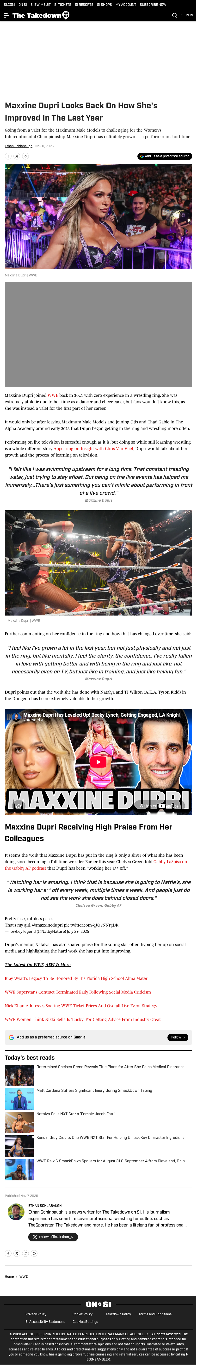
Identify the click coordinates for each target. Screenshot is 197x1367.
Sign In (187, 15)
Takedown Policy (118, 1314)
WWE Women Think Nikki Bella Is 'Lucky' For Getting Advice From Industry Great (83, 1019)
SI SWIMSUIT (41, 5)
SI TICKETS (62, 5)
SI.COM (9, 5)
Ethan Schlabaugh (18, 146)
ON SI (22, 5)
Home (9, 1277)
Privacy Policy (35, 1314)
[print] (34, 1253)
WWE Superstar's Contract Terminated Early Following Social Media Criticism (78, 992)
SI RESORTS (84, 5)
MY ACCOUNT (126, 5)
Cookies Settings (85, 1322)
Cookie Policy (82, 1314)
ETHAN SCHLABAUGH (45, 1206)
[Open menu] (7, 15)
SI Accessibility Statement (45, 1322)
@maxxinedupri (47, 925)
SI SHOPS (104, 5)
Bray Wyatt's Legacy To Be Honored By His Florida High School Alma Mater (76, 978)
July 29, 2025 (78, 931)
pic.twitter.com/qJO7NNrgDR (91, 925)
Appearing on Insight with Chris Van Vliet (93, 448)
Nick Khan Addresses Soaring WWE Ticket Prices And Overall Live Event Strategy (81, 1005)
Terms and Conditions (155, 1314)
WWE (53, 395)
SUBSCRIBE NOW (153, 5)
